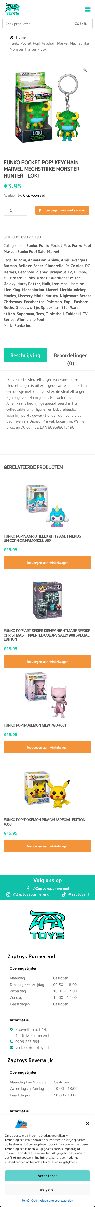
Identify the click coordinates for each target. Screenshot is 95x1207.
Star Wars (70, 307)
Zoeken (81, 23)
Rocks (9, 307)
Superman (25, 313)
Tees (40, 313)
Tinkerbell (55, 313)
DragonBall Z (61, 272)
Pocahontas (34, 301)
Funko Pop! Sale (31, 251)
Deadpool (26, 272)
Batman (10, 265)
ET (6, 277)
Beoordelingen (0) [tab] (71, 359)
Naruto (51, 295)
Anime (53, 260)
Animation (37, 260)
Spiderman (50, 307)
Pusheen (81, 301)
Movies (10, 295)
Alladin (20, 260)
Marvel (53, 251)
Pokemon (54, 301)
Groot (42, 277)
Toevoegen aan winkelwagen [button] (47, 562)
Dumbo (80, 272)
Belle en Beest (31, 265)
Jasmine (77, 283)
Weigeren (47, 1189)
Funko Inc (22, 325)
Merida (66, 289)
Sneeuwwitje (27, 307)
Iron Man (60, 283)
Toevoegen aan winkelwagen (65, 210)
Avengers (79, 260)
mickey (80, 289)
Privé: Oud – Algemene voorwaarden (47, 1200)
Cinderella (54, 265)
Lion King (12, 289)
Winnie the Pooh (31, 319)
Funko (32, 245)
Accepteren (47, 1175)
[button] (87, 1123)
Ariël (65, 260)
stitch (9, 313)
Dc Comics (74, 265)
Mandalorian (33, 289)
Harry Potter (28, 283)
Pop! (68, 301)
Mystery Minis (30, 295)
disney (42, 272)
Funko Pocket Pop (54, 245)
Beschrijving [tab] (25, 355)
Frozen (16, 277)
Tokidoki (73, 313)
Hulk (46, 283)
